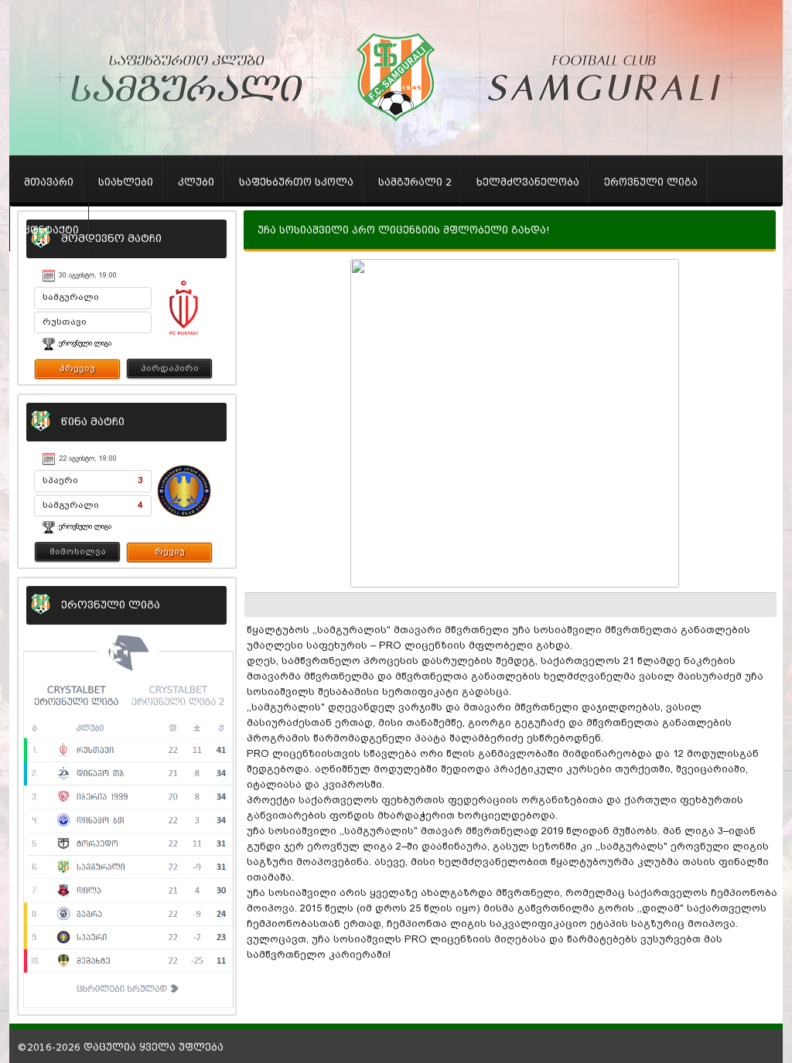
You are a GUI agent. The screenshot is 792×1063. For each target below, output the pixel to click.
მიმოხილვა (78, 551)
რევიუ (170, 551)
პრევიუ (77, 368)
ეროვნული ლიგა (85, 343)
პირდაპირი (170, 368)
